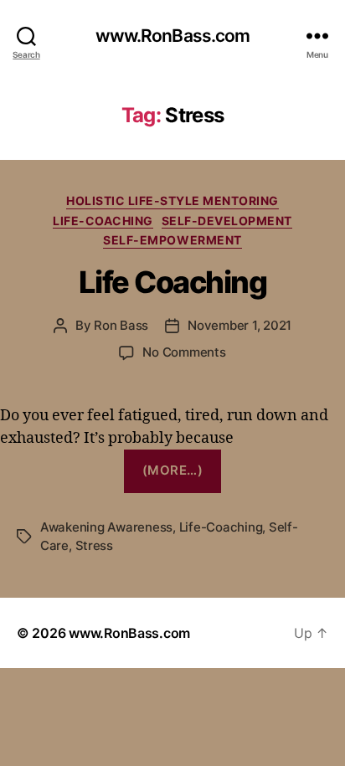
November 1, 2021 (239, 325)
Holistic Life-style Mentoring (172, 200)
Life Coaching (173, 282)
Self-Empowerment (172, 240)
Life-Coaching (103, 220)
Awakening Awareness (106, 527)
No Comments (183, 352)
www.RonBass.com (172, 35)
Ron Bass (121, 325)
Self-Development (227, 220)
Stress (94, 545)
